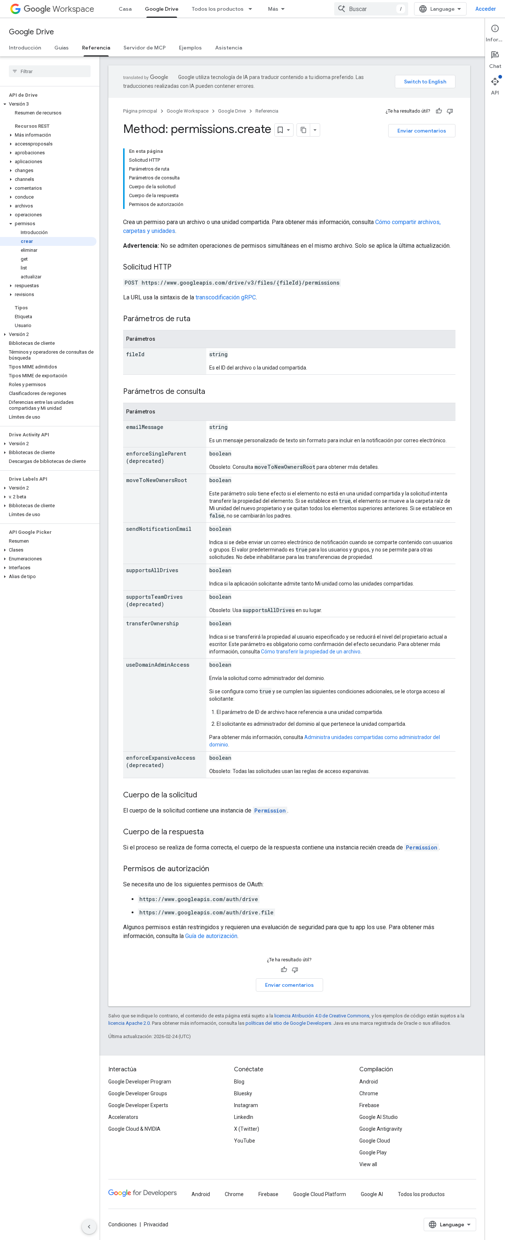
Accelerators (123, 1117)
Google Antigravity (380, 1129)
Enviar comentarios (421, 130)
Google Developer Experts (138, 1105)
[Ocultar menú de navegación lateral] (89, 1226)
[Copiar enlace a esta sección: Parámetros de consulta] (212, 392)
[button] (48, 104)
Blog (239, 1082)
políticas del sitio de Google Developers (288, 1023)
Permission (270, 810)
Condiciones (122, 1224)
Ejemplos (190, 47)
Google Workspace (188, 111)
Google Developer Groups (137, 1093)
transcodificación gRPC (226, 297)
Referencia (96, 47)
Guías (61, 47)
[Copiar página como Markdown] (303, 130)
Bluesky (243, 1093)
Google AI (372, 1194)
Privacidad (156, 1224)
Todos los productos (218, 9)
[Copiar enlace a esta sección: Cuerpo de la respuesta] (211, 832)
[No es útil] (449, 111)
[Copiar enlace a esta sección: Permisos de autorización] (216, 869)
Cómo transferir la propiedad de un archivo (310, 652)
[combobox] (371, 9)
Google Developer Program (139, 1082)
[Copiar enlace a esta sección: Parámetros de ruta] (197, 319)
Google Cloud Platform (319, 1194)
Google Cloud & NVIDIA (134, 1129)
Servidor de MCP (144, 47)
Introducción (25, 47)
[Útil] (438, 111)
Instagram (246, 1105)
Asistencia (228, 47)
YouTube (244, 1141)
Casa (125, 9)
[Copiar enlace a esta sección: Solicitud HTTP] (179, 267)
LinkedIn (243, 1117)
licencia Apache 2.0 (129, 1023)
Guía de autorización (211, 936)
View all (368, 1164)
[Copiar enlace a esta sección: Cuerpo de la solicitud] (204, 795)
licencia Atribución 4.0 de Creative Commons (321, 1016)
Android (368, 1082)
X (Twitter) (246, 1129)
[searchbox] (50, 71)
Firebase (369, 1105)
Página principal (140, 111)
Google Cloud (374, 1141)
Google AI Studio (378, 1117)
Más (273, 9)
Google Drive (162, 9)
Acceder (485, 9)
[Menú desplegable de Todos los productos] (252, 9)
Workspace (73, 9)
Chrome (368, 1093)
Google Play (373, 1152)
